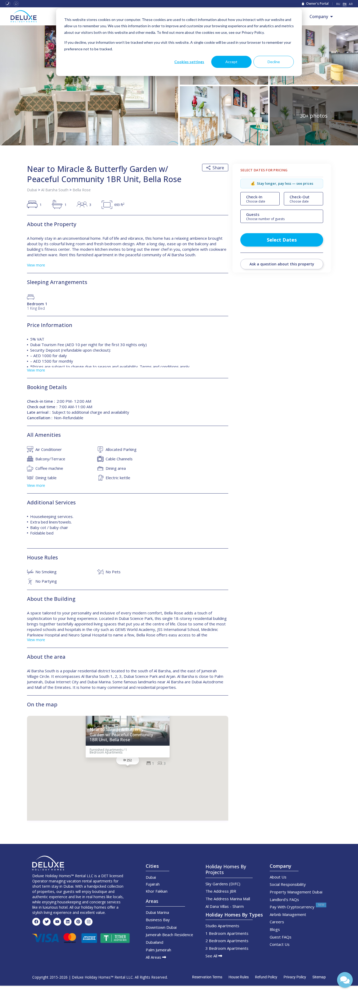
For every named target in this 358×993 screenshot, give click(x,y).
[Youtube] (57, 922)
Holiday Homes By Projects (225, 869)
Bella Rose (82, 189)
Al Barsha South (54, 189)
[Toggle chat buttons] (345, 980)
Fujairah (153, 884)
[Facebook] (36, 922)
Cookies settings (189, 61)
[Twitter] (47, 922)
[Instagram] (89, 922)
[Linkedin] (68, 922)
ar (351, 3)
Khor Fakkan (156, 891)
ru (338, 3)
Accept (231, 61)
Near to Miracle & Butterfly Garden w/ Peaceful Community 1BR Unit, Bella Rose (121, 734)
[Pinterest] (78, 922)
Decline (274, 61)
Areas (152, 901)
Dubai (32, 189)
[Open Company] (331, 16)
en (345, 3)
